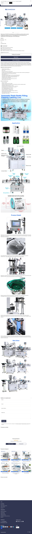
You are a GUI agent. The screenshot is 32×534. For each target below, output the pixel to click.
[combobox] (16, 5)
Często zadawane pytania (4, 505)
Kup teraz (16, 57)
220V (5, 39)
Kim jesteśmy (2, 503)
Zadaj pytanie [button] (21, 443)
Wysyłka (2, 52)
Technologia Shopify (3, 532)
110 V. (2, 39)
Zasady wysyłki (3, 512)
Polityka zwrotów (3, 513)
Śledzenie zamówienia (3, 511)
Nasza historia (2, 504)
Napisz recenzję (10, 443)
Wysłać (4, 421)
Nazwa (2, 399)
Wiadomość (3, 412)
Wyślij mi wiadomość (6, 398)
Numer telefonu (3, 408)
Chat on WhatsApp (16, 60)
